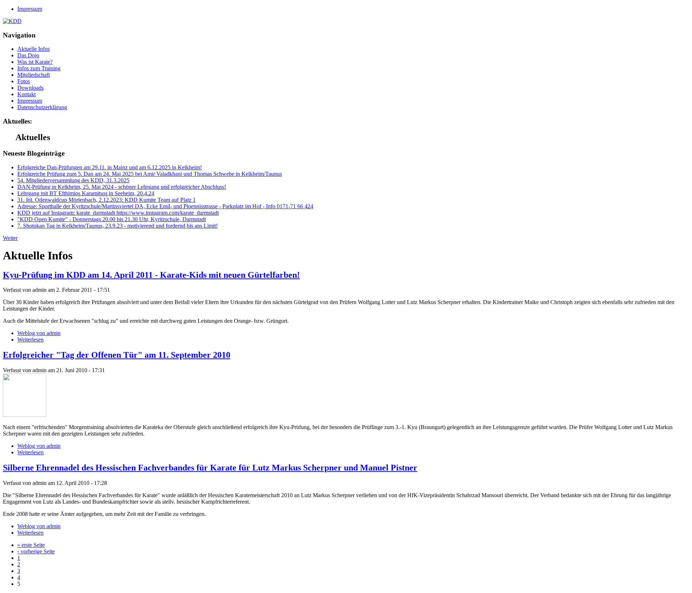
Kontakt (26, 94)
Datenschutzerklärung (42, 107)
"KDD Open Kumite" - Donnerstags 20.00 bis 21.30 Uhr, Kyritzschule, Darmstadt (111, 219)
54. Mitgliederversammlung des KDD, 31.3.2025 (73, 180)
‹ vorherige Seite (36, 551)
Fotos (23, 81)
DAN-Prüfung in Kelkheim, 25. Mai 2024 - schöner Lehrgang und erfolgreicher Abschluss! (121, 187)
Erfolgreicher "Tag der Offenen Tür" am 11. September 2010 (116, 355)
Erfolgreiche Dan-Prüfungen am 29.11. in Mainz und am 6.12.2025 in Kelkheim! (109, 167)
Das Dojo (28, 55)
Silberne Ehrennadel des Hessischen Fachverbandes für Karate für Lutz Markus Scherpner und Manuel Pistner (210, 467)
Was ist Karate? (35, 62)
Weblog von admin (39, 333)
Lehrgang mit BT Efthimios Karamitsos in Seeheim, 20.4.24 (85, 193)
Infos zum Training (39, 68)
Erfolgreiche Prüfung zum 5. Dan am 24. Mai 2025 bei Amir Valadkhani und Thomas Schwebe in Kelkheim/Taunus (149, 174)
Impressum (29, 9)
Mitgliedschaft (33, 75)
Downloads (30, 88)
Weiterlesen (30, 339)
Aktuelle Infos (33, 49)
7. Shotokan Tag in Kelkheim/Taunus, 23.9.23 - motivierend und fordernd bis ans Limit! (117, 226)
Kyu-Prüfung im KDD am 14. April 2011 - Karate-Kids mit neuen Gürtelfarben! (151, 275)
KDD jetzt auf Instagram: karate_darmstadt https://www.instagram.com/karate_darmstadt (118, 213)
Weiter (10, 238)
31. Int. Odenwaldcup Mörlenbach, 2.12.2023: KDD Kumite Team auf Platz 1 (106, 200)
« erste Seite (31, 545)
